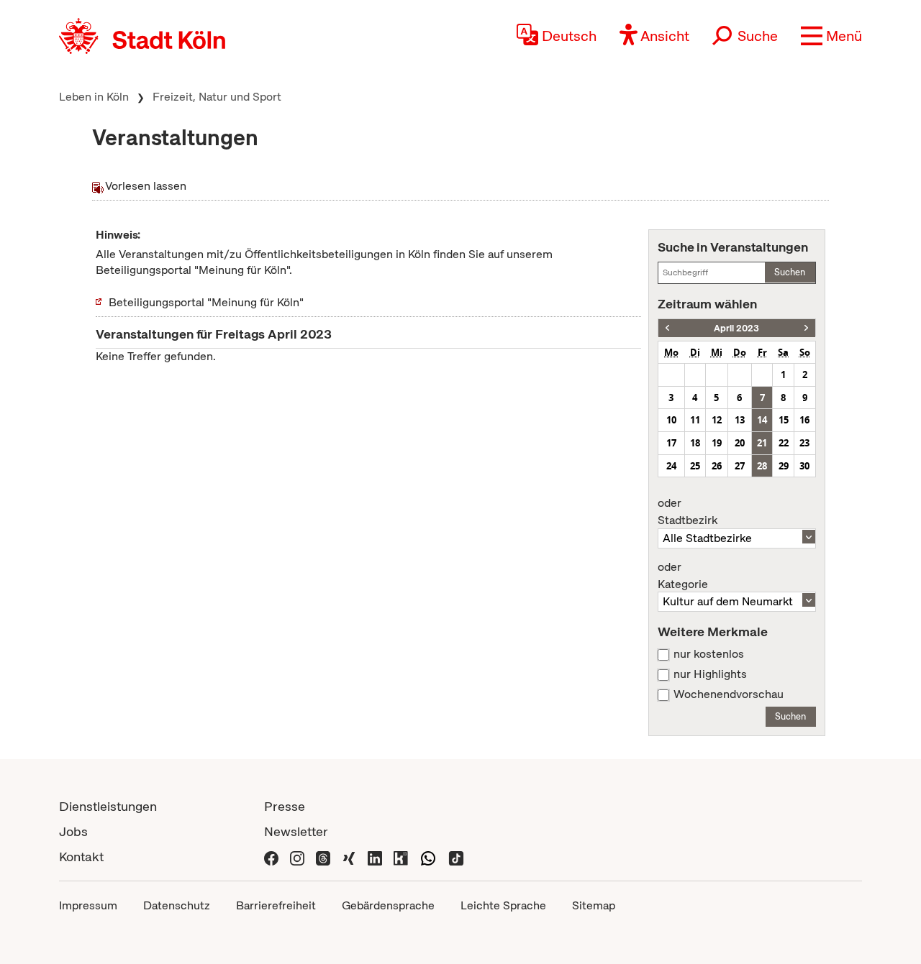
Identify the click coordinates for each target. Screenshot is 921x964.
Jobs (73, 831)
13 (740, 419)
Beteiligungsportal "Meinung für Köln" (206, 302)
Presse (284, 806)
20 (740, 442)
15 (784, 419)
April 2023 (736, 328)
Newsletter (296, 831)
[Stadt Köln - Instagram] (297, 856)
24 (671, 465)
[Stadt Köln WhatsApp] (428, 856)
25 (695, 465)
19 (717, 442)
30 (804, 465)
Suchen (789, 272)
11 (695, 419)
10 (671, 419)
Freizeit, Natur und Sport (217, 96)
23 (804, 442)
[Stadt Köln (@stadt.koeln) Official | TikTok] (456, 856)
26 (717, 465)
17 (671, 442)
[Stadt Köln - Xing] (349, 856)
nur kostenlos (708, 654)
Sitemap (593, 905)
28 (762, 465)
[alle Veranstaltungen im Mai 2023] (806, 328)
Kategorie (683, 576)
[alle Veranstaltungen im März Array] (667, 328)
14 (762, 419)
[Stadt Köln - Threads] (323, 856)
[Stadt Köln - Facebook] (271, 856)
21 (762, 442)
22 (784, 442)
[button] (831, 36)
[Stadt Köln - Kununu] (401, 856)
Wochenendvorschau (728, 694)
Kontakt (81, 856)
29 (784, 465)
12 (717, 419)
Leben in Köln (94, 96)
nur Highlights (710, 674)
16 (804, 419)
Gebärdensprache (388, 905)
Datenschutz (176, 905)
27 (740, 465)
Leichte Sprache (503, 905)
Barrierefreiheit (276, 905)
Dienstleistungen (108, 806)
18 (695, 442)
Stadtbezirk (687, 512)
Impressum (88, 905)
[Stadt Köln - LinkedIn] (375, 856)
